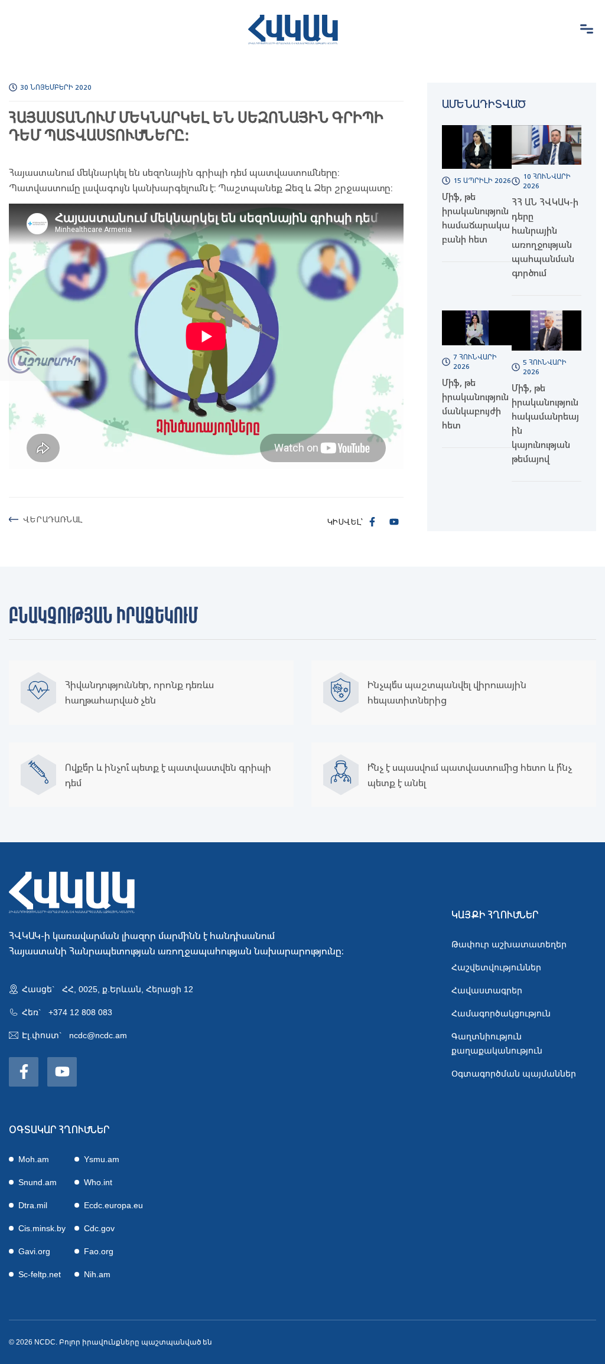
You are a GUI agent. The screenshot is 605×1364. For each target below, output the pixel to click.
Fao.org (98, 1251)
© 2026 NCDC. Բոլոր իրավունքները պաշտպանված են (110, 1342)
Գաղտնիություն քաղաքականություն (496, 1043)
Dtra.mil (32, 1205)
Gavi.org (34, 1251)
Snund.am (37, 1182)
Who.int (98, 1182)
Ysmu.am (101, 1159)
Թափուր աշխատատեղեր (509, 944)
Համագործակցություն (501, 1013)
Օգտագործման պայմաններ (513, 1073)
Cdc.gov (99, 1228)
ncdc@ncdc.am (98, 1035)
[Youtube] (394, 521)
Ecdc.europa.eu (113, 1205)
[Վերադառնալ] (13, 519)
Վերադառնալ (52, 519)
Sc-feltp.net (39, 1274)
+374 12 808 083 (80, 1012)
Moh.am (33, 1159)
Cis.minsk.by (42, 1228)
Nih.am (97, 1274)
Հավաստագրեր (486, 990)
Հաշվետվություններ (496, 967)
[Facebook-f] (372, 521)
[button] (586, 29)
